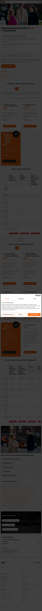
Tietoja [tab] (34, 298)
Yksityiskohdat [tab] (21, 298)
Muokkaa (20, 314)
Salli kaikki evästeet (34, 314)
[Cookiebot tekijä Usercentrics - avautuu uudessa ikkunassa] (36, 295)
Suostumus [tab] (7, 298)
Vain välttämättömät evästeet (7, 314)
